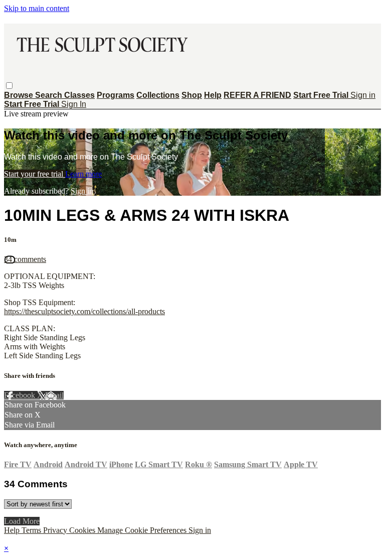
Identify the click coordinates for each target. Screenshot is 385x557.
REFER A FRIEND (257, 95)
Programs (115, 95)
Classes (79, 95)
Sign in (362, 95)
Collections (157, 95)
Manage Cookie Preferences (142, 530)
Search (49, 95)
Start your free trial (34, 174)
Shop (191, 95)
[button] (9, 85)
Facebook (20, 395)
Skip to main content (36, 8)
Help (213, 95)
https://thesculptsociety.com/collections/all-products (84, 311)
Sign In (73, 104)
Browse (19, 95)
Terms (32, 530)
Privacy (56, 530)
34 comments (25, 259)
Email (54, 395)
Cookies (83, 530)
